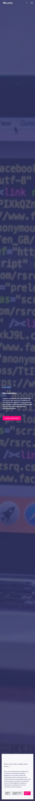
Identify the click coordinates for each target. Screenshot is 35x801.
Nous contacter (12, 418)
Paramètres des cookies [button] (17, 793)
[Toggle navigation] (32, 2)
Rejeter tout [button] (7, 793)
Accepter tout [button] (27, 793)
